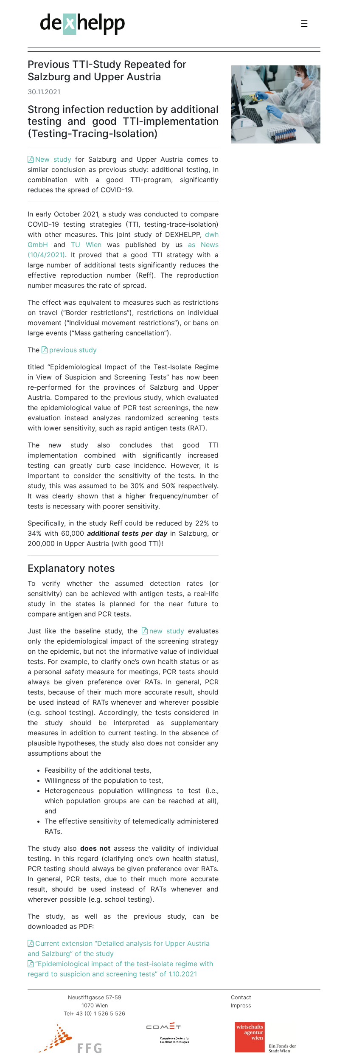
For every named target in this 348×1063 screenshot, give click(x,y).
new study (166, 631)
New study (53, 159)
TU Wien (86, 244)
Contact (241, 997)
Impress (241, 1005)
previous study (73, 350)
